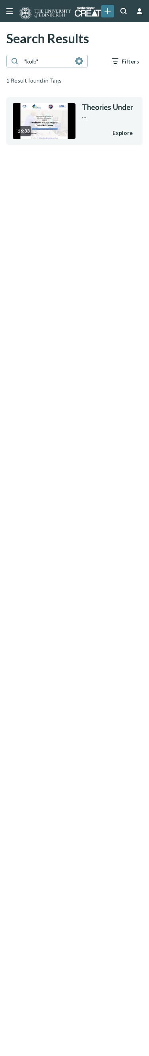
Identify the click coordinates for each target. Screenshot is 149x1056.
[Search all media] (123, 11)
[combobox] (47, 61)
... (107, 111)
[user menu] (139, 11)
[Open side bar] (9, 11)
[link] (107, 11)
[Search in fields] (79, 61)
